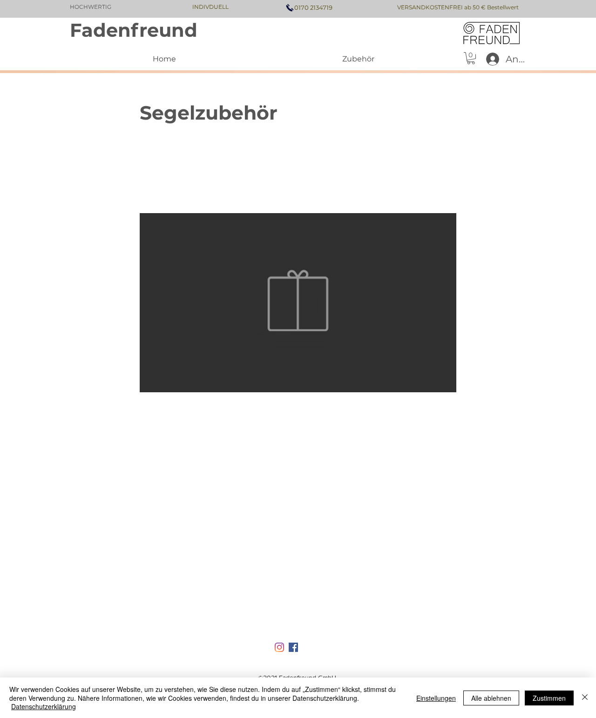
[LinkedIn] (279, 647)
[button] (471, 58)
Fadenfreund (133, 30)
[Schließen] (584, 698)
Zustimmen (549, 698)
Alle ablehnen (491, 698)
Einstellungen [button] (436, 698)
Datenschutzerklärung (43, 706)
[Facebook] (293, 647)
